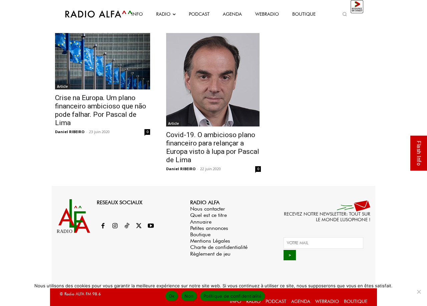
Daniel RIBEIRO (69, 131)
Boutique (200, 234)
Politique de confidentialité (232, 296)
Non (188, 296)
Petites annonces (209, 228)
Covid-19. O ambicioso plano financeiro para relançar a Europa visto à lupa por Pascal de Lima (212, 147)
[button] (344, 14)
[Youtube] (151, 226)
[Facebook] (103, 226)
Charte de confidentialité (219, 247)
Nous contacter (207, 209)
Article (62, 86)
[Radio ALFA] (91, 14)
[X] (139, 226)
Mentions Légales (210, 241)
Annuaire (200, 222)
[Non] (418, 291)
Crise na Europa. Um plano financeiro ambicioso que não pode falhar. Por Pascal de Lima (100, 110)
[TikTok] (127, 226)
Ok (172, 296)
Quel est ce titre (208, 215)
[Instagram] (115, 226)
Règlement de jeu (210, 254)
